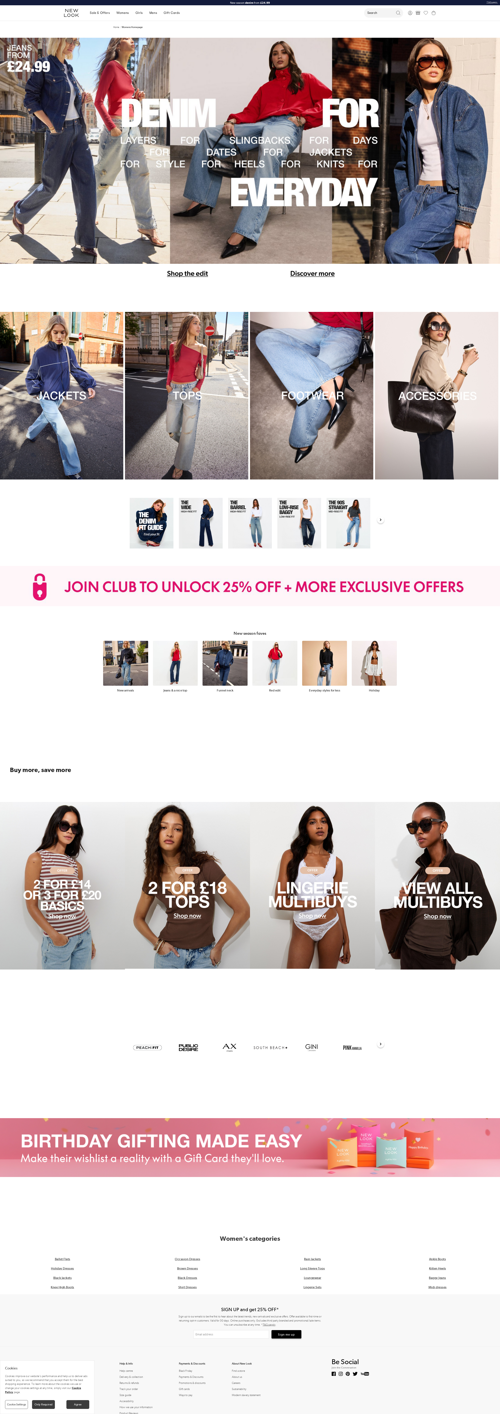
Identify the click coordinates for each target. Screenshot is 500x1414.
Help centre (126, 1371)
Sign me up (286, 1334)
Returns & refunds (129, 1383)
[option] (151, 523)
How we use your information (136, 1407)
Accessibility (127, 1401)
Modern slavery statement (246, 1395)
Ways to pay (186, 1395)
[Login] (410, 13)
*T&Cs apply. (492, 2)
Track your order (129, 1389)
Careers (236, 1383)
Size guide (125, 1395)
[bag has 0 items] (434, 13)
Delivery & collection (131, 1377)
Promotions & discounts (192, 1383)
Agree (77, 1404)
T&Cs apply (269, 1324)
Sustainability (239, 1389)
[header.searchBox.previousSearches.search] (398, 13)
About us (237, 1377)
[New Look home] (72, 12)
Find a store (238, 1371)
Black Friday (185, 1371)
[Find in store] (418, 13)
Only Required (43, 1404)
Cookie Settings (16, 1404)
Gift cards (184, 1389)
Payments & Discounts (191, 1377)
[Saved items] (426, 13)
